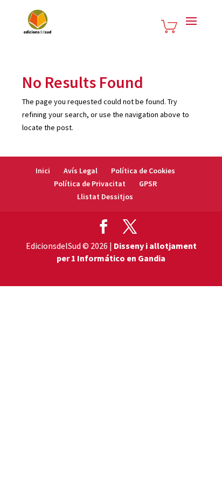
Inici (43, 170)
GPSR (148, 183)
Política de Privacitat (90, 183)
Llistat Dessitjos (105, 196)
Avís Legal (81, 170)
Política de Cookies (143, 170)
